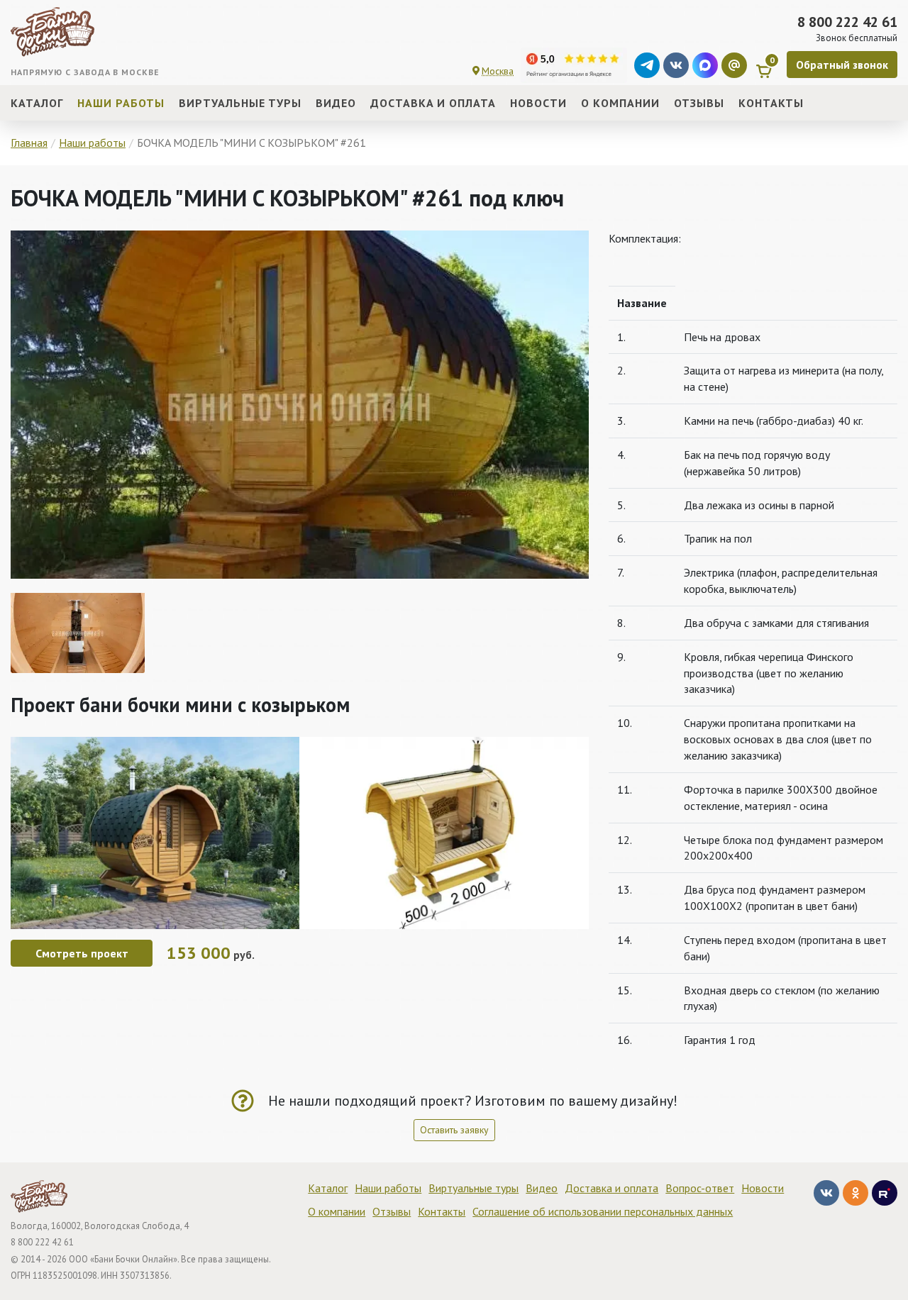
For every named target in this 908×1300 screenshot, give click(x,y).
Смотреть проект (81, 953)
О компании (336, 1211)
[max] (705, 65)
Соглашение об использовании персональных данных (602, 1211)
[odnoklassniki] (855, 1193)
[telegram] (647, 65)
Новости (762, 1188)
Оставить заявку (454, 1129)
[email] (734, 65)
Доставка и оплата (611, 1188)
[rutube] (884, 1193)
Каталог (328, 1188)
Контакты (441, 1211)
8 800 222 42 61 (847, 22)
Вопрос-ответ (699, 1188)
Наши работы (388, 1188)
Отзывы (391, 1211)
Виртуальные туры (473, 1188)
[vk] (676, 65)
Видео (542, 1188)
